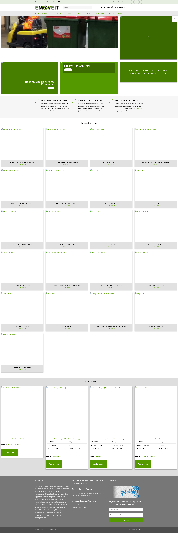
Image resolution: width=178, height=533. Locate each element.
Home (37, 13)
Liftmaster (55, 456)
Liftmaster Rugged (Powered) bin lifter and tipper (111, 439)
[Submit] (90, 7)
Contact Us (116, 2)
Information (99, 13)
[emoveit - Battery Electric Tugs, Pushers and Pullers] (47, 7)
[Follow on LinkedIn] (138, 1)
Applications (59, 13)
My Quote (120, 13)
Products (45, 13)
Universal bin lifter (155, 439)
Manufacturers (74, 13)
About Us (124, 2)
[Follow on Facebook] (131, 1)
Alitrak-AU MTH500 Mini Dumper (22, 439)
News (108, 2)
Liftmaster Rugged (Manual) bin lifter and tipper (67, 439)
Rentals (111, 13)
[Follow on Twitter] (134, 1)
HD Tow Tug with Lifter (77, 66)
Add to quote (9, 452)
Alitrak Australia (13, 444)
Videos (87, 13)
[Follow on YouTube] (141, 1)
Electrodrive (145, 456)
